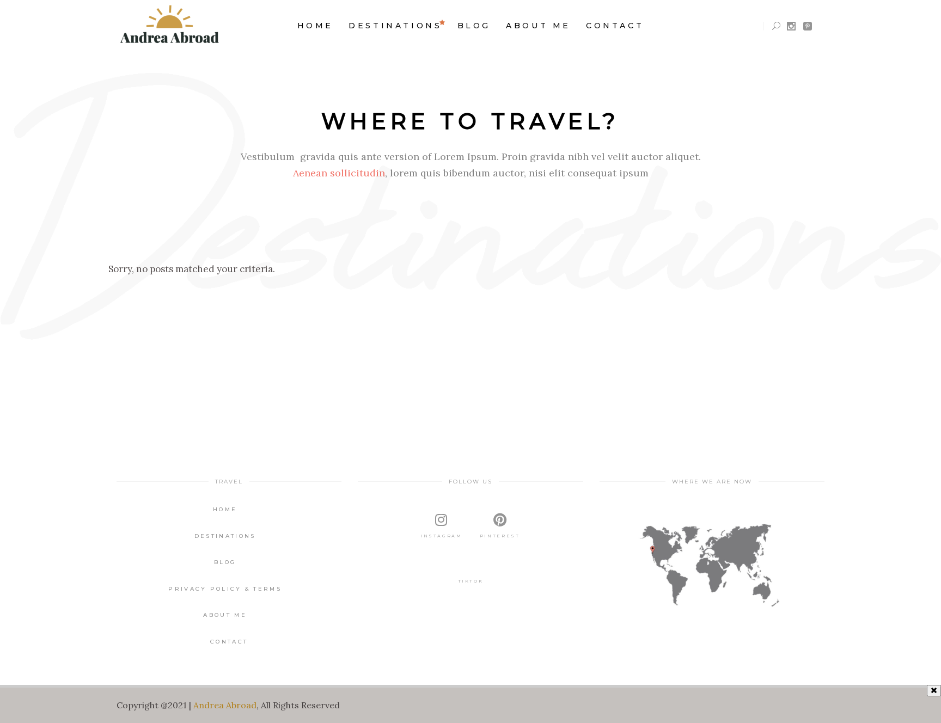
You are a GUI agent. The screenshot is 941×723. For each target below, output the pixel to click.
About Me (224, 614)
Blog (225, 562)
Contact (229, 641)
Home (225, 509)
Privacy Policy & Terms (225, 588)
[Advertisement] (470, 704)
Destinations (225, 536)
